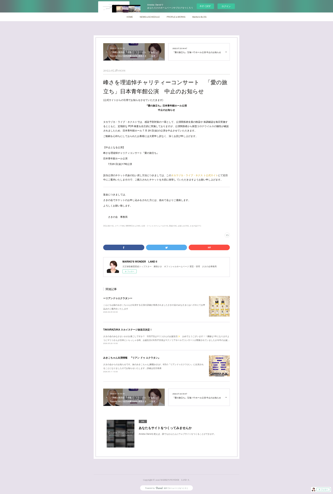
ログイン (226, 6)
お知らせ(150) (183, 226)
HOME (130, 16)
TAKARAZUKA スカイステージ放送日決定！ (127, 329)
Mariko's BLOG (199, 16)
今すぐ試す (205, 6)
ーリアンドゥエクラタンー (117, 298)
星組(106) (173, 226)
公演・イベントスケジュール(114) (154, 226)
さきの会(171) (195, 226)
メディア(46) (120, 226)
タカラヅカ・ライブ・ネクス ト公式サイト (194, 175)
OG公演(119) (108, 226)
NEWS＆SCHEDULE (150, 16)
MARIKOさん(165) (133, 226)
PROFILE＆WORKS (176, 16)
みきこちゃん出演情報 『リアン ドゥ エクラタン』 (131, 357)
